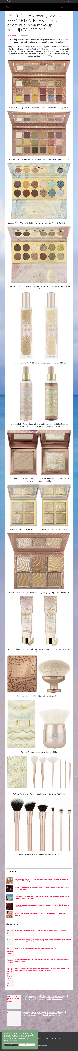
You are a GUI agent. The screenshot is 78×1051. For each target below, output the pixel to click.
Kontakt (58, 1038)
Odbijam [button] (11, 1045)
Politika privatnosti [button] (10, 1040)
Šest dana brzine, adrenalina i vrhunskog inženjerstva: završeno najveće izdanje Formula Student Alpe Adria (42, 897)
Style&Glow (13, 35)
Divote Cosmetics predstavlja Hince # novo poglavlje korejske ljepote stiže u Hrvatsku (41, 914)
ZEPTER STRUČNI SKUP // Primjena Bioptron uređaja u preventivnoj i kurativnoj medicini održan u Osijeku (41, 880)
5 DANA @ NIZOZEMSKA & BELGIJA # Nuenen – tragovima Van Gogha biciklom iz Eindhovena (42, 906)
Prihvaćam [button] (26, 1045)
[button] (66, 1)
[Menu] (62, 7)
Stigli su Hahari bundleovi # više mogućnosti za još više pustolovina (35, 948)
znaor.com (43, 1045)
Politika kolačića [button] (22, 1038)
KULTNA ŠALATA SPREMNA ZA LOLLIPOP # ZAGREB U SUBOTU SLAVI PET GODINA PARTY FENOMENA (42, 888)
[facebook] (7, 1)
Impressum (49, 1038)
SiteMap (40, 1038)
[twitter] (10, 1)
